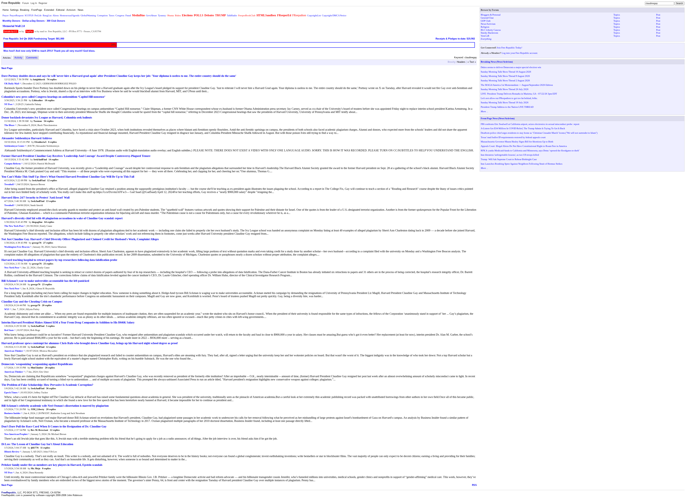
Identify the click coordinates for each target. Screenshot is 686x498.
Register (43, 3)
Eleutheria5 (40, 142)
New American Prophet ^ (16, 434)
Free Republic (10, 2)
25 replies (48, 263)
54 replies (49, 121)
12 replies (52, 180)
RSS (474, 485)
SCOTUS (29, 15)
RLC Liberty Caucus (491, 30)
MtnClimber (37, 367)
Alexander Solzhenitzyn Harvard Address (26, 138)
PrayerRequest (17, 15)
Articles (7, 57)
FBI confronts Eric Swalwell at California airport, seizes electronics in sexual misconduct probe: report (530, 124)
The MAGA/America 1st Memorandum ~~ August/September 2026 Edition (517, 85)
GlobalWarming (88, 15)
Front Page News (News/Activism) (497, 118)
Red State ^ (10, 330)
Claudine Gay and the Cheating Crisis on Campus (31, 301)
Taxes (111, 15)
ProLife (38, 15)
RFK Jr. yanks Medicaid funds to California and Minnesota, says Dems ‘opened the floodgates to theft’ (530, 150)
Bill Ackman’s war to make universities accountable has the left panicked (45, 280)
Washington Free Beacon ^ (17, 247)
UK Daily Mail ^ (12, 83)
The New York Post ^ (14, 226)
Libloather (37, 100)
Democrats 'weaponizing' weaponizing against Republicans (37, 364)
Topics (616, 14)
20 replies (47, 305)
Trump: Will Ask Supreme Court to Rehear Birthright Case (509, 159)
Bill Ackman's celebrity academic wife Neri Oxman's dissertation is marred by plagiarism (55, 405)
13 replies (51, 201)
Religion (485, 27)
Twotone (37, 121)
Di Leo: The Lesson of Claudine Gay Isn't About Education (37, 444)
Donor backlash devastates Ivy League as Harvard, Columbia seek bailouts (46, 117)
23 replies (47, 284)
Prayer (6, 15)
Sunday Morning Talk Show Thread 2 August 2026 (505, 80)
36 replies (51, 388)
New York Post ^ (12, 267)
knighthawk (39, 79)
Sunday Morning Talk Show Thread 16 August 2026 (506, 71)
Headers (461, 62)
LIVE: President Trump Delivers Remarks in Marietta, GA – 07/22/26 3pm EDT (519, 93)
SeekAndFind (40, 159)
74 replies (52, 79)
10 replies (49, 100)
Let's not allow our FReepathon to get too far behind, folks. (509, 98)
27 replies (48, 242)
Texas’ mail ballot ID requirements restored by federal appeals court (513, 137)
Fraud (128, 15)
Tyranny (162, 15)
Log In (34, 3)
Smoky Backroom (489, 32)
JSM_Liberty (37, 409)
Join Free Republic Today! (509, 47)
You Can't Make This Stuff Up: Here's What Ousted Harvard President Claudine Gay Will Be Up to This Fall (67, 176)
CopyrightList (314, 15)
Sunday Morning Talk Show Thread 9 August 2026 (505, 76)
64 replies (49, 222)
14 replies (53, 159)
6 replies (52, 142)
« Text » (472, 62)
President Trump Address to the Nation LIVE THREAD (507, 107)
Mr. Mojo (35, 468)
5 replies (50, 326)
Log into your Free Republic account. (520, 53)
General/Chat (487, 17)
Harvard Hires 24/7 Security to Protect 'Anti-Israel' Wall (35, 197)
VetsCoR (485, 35)
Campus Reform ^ (13, 163)
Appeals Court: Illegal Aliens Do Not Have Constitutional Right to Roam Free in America (524, 146)
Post (658, 14)
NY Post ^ (9, 104)
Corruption (102, 15)
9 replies (46, 468)
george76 (36, 242)
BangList (47, 15)
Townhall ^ (10, 184)
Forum (25, 3)
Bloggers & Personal (491, 14)
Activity (18, 57)
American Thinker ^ (14, 351)
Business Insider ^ (13, 413)
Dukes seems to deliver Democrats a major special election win (511, 67)
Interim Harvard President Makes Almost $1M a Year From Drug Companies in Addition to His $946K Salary (68, 322)
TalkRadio (232, 15)
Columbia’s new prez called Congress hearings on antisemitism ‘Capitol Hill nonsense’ (53, 96)
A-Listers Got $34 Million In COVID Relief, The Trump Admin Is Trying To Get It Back (523, 128)
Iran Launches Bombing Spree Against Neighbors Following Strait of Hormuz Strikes (521, 163)
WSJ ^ (7, 309)
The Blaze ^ (10, 125)
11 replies (45, 447)
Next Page (7, 68)
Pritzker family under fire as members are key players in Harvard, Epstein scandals (51, 464)
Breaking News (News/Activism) (497, 61)
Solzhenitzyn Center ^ (15, 146)
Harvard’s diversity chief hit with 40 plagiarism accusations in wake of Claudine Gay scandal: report (62, 218)
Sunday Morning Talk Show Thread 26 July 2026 (504, 89)
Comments (32, 57)
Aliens (56, 15)
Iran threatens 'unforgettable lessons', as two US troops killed (510, 154)
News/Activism (488, 24)
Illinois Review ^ (12, 451)
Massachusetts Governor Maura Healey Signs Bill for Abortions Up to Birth (517, 141)
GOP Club (486, 20)
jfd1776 (35, 447)
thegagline (37, 222)
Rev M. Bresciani (39, 430)
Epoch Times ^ (11, 392)
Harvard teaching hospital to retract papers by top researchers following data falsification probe (59, 259)
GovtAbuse (151, 15)
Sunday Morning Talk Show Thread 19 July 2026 (504, 102)
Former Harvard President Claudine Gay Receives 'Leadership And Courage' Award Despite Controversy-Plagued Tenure (75, 155)
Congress (119, 15)
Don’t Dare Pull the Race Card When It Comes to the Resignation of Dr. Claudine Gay (53, 426)
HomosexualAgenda (69, 15)
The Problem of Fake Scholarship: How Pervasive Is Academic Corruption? (47, 384)
